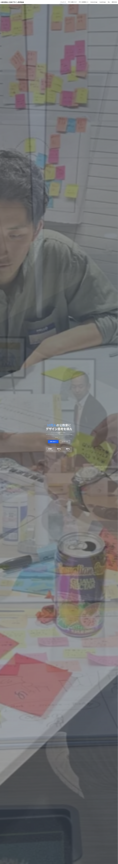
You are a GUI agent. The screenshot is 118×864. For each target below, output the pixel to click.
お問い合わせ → (53, 441)
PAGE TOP (114, 837)
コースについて (65, 441)
